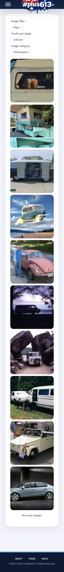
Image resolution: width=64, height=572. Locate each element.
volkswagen (20, 52)
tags (15, 27)
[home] (37, 4)
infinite (17, 39)
